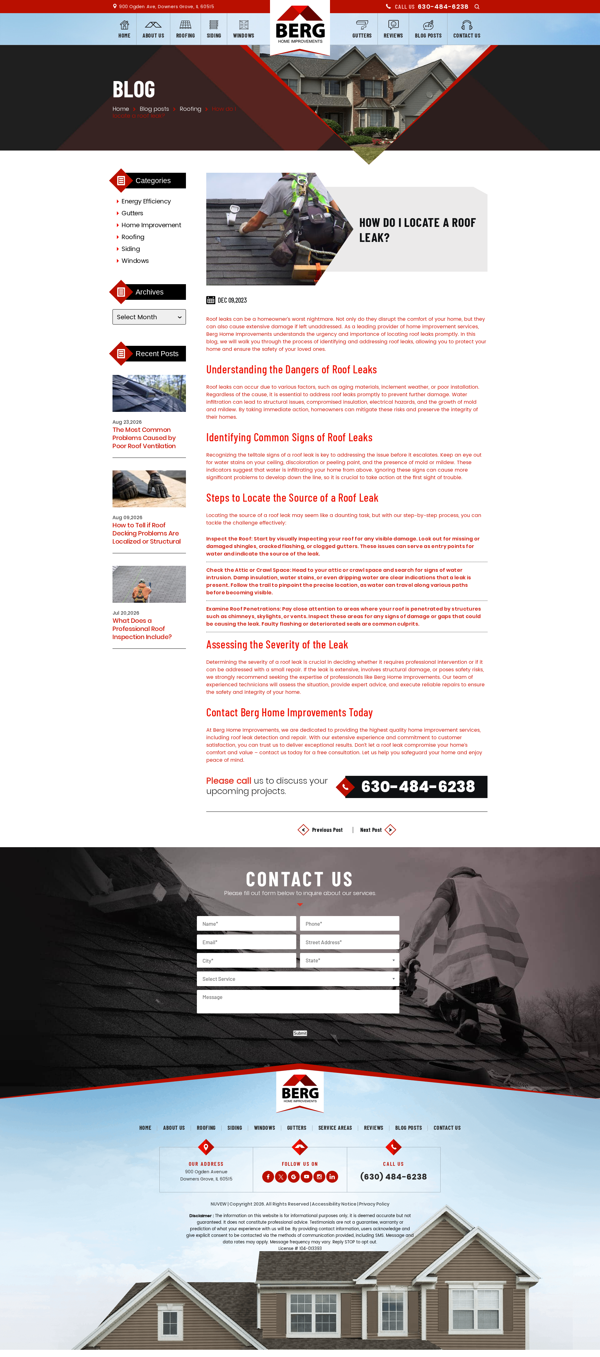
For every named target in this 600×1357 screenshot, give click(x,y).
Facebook (268, 1177)
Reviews (393, 35)
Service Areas (335, 1127)
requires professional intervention (425, 662)
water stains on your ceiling (248, 462)
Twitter (281, 1177)
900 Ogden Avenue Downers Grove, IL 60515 (206, 1175)
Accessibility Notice (334, 1204)
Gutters (362, 35)
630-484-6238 (443, 6)
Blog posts (428, 35)
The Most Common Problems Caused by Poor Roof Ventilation (144, 438)
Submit (300, 1033)
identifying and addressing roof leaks (366, 342)
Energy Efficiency (146, 202)
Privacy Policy (374, 1204)
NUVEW (219, 1204)
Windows (243, 35)
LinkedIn (332, 1177)
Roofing (185, 35)
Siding (214, 35)
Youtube (306, 1177)
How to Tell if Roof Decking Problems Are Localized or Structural (146, 533)
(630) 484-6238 (393, 1177)
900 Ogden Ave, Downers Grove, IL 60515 (166, 6)
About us (153, 35)
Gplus (294, 1177)
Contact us (466, 35)
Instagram (319, 1177)
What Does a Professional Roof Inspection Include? (142, 629)
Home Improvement (151, 225)
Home (124, 35)
